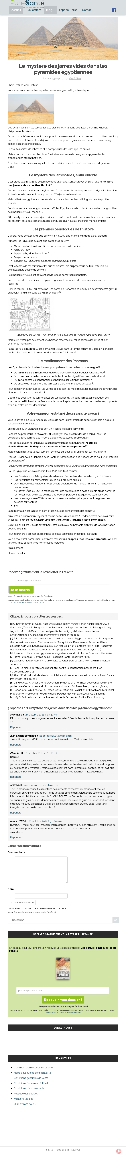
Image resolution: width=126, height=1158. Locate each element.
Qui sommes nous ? (25, 1104)
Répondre (15, 727)
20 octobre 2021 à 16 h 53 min (41, 753)
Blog (49, 9)
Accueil (16, 9)
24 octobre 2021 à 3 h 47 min (41, 714)
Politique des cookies (26, 1093)
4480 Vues (75, 78)
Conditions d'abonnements (29, 1088)
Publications (33, 9)
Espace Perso (68, 9)
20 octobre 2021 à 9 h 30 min (45, 821)
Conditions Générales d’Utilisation (32, 1083)
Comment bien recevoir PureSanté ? (34, 1067)
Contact (87, 9)
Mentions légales (23, 1098)
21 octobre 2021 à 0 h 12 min (55, 735)
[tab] (63, 616)
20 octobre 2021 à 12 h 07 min (41, 785)
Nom (11, 889)
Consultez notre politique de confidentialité (26, 602)
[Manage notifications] (118, 1151)
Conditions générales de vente (31, 1078)
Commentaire (16, 852)
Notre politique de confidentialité (32, 1072)
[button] (63, 616)
